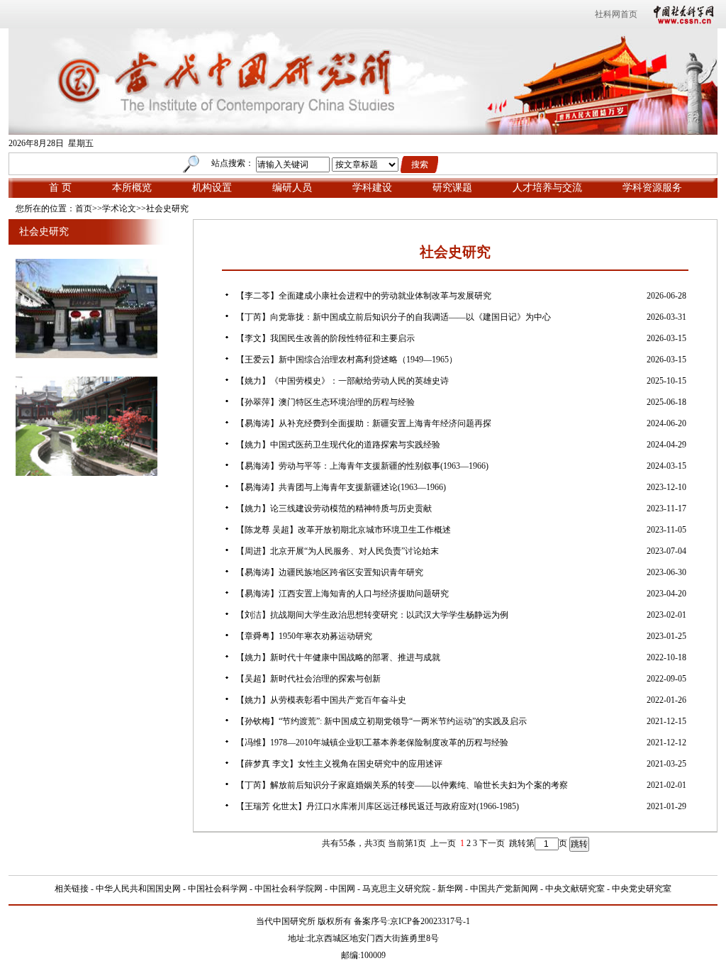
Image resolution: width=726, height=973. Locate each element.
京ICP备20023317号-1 (430, 921)
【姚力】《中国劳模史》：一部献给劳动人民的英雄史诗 (342, 381)
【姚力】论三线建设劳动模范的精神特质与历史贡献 (334, 508)
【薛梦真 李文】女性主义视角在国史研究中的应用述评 (339, 764)
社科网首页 (616, 14)
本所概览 (132, 187)
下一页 (492, 843)
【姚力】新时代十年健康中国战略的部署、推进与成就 (338, 657)
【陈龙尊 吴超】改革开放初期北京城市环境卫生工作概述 (343, 530)
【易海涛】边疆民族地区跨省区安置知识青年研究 (329, 572)
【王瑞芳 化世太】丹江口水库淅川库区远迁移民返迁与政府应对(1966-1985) (377, 806)
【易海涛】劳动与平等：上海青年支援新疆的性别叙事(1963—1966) (362, 466)
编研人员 (292, 187)
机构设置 (212, 187)
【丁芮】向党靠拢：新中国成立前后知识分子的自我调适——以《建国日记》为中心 (393, 317)
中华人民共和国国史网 (138, 889)
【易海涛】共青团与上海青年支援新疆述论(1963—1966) (341, 487)
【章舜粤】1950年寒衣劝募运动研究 (304, 636)
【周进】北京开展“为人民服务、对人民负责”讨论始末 (337, 551)
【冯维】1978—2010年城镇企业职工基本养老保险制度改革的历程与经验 (372, 742)
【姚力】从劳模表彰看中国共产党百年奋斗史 (321, 700)
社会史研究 (167, 208)
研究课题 (452, 187)
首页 (83, 208)
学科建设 (372, 187)
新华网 (450, 889)
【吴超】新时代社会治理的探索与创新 (308, 679)
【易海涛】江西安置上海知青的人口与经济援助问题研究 (342, 594)
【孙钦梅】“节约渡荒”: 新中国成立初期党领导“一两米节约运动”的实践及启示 (381, 721)
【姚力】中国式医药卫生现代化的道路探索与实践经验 (338, 445)
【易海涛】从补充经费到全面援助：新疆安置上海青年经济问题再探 (363, 423)
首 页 (60, 187)
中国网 (342, 889)
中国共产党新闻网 (504, 889)
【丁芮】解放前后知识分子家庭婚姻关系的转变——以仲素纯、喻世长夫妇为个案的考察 (402, 785)
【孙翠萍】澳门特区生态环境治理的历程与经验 (325, 402)
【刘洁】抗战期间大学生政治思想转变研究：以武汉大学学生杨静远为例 (372, 615)
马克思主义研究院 (396, 889)
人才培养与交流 (547, 187)
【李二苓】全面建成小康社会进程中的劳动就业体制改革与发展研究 (363, 296)
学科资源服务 (652, 187)
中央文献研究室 (575, 889)
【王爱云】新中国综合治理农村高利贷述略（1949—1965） (346, 360)
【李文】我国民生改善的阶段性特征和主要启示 (325, 338)
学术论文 (119, 208)
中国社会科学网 (681, 14)
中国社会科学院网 (289, 889)
